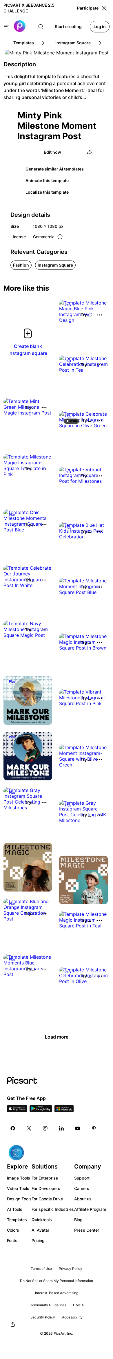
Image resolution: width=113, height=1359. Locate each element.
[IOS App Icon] (17, 1110)
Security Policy (42, 1317)
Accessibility (72, 1317)
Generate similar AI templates (54, 168)
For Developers (46, 1188)
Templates (17, 1219)
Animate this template (47, 180)
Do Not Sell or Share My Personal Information (56, 1281)
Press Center (86, 1230)
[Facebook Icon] (13, 1128)
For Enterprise (45, 1177)
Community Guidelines (48, 1305)
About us (83, 1198)
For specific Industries (53, 1209)
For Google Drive (47, 1198)
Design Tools (19, 1198)
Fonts (12, 1240)
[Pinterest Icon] (94, 1128)
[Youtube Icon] (77, 1128)
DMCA (78, 1305)
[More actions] (99, 315)
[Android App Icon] (41, 1110)
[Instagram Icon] (45, 1128)
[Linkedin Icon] (61, 1128)
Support (82, 1177)
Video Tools (18, 1188)
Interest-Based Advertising (56, 1293)
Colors (13, 1230)
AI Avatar (40, 1230)
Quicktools (42, 1219)
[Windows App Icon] (64, 1110)
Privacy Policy (70, 1268)
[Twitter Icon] (29, 1128)
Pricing (38, 1240)
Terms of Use (41, 1268)
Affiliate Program (90, 1209)
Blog (78, 1219)
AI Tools (14, 1209)
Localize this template (47, 192)
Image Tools (18, 1177)
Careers (81, 1188)
